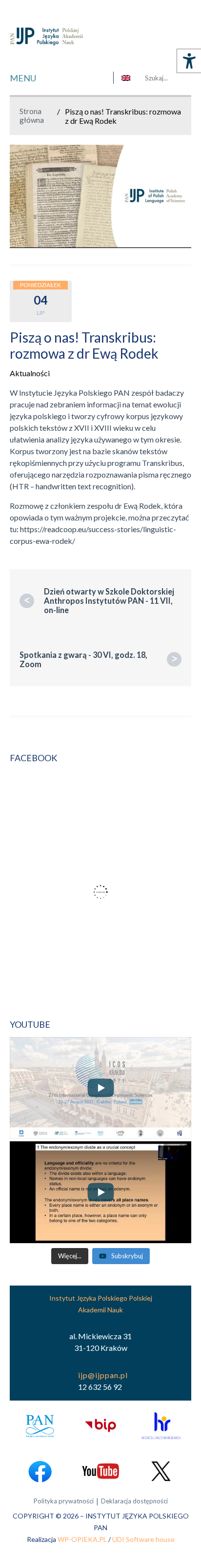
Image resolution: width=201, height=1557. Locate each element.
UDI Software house (143, 1539)
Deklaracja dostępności (134, 1501)
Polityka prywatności (64, 1501)
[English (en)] (125, 78)
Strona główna (32, 115)
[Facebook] (40, 1471)
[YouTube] (100, 1471)
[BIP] (100, 1425)
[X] (161, 1471)
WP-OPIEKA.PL (82, 1539)
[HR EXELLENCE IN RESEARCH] (161, 1425)
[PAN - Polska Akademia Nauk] (40, 1425)
